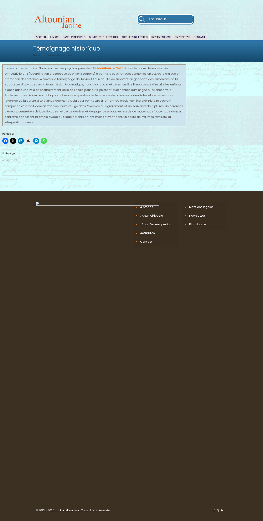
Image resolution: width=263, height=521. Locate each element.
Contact (146, 242)
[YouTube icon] (222, 510)
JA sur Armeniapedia (155, 224)
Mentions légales (201, 207)
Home (36, 55)
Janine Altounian (67, 510)
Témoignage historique (59, 55)
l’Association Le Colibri (108, 68)
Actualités (147, 233)
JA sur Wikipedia (151, 216)
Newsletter (197, 216)
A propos (146, 207)
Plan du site (197, 224)
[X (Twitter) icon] (218, 510)
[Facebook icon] (214, 510)
